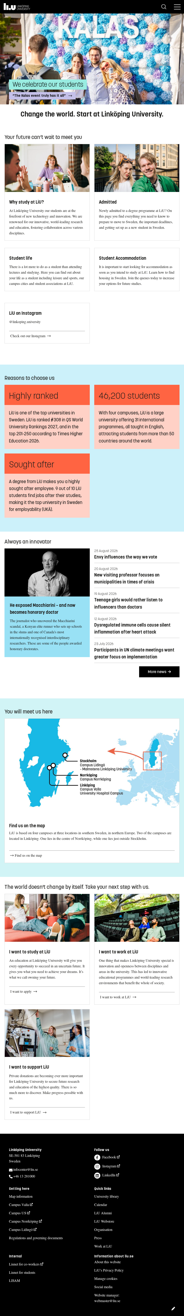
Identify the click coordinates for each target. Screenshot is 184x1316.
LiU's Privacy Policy (109, 1270)
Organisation (103, 1229)
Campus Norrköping (23, 1221)
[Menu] (177, 6)
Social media (103, 1286)
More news (157, 671)
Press (98, 1237)
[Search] (164, 6)
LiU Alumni (103, 1212)
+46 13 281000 (24, 1176)
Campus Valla (19, 1204)
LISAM (14, 1280)
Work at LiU (103, 1246)
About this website (107, 1261)
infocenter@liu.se (25, 1169)
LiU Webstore (104, 1221)
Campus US (17, 1212)
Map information (21, 1196)
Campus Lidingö (21, 1229)
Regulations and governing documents (36, 1237)
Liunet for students (22, 1272)
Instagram (109, 1166)
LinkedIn (108, 1175)
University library (106, 1196)
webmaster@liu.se (107, 1300)
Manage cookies (105, 1278)
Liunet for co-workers (24, 1264)
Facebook (109, 1157)
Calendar (100, 1204)
